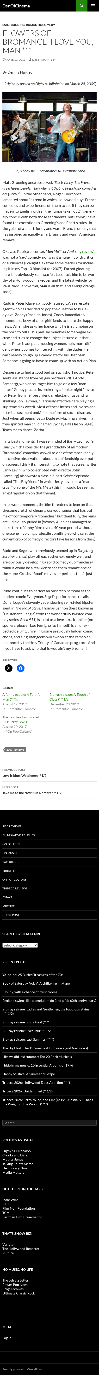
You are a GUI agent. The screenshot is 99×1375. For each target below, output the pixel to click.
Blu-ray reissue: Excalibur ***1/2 (26, 1031)
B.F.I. (5, 1204)
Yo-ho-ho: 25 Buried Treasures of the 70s (32, 975)
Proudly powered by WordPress (22, 1369)
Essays (7, 897)
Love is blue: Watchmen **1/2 (24, 772)
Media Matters (13, 1172)
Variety (7, 1244)
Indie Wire (10, 1200)
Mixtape (8, 906)
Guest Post (10, 915)
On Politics (11, 844)
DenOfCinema (16, 5)
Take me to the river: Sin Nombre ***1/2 (32, 790)
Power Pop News (15, 1284)
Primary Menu (93, 6)
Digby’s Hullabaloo (16, 1151)
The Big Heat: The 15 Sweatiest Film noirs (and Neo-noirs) (45, 1048)
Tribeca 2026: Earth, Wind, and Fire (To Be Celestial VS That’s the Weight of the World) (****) (47, 1102)
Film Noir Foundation (18, 1208)
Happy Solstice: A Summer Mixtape (28, 1074)
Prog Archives (13, 1289)
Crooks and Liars (14, 1155)
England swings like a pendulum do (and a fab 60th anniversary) (49, 1000)
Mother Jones (12, 1159)
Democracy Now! (15, 1168)
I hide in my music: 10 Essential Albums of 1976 (37, 1065)
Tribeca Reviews (14, 888)
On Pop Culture (14, 879)
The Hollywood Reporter (20, 1249)
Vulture (8, 1253)
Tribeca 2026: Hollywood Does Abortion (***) (36, 1082)
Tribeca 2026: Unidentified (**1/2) (27, 1091)
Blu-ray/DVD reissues (18, 835)
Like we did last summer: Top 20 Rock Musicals (37, 1057)
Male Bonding (13, 25)
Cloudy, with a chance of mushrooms (29, 992)
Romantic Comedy (40, 25)
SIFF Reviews (11, 826)
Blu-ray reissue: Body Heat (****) (26, 1022)
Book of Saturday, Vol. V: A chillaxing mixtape (36, 983)
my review (84, 251)
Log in (6, 1338)
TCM (6, 1213)
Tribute (8, 870)
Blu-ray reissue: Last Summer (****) (28, 1039)
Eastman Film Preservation (22, 1217)
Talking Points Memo (17, 1164)
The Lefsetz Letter (15, 1280)
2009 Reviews (15, 749)
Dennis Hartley (44, 59)
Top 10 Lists (10, 862)
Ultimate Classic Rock (18, 1293)
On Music (9, 853)
